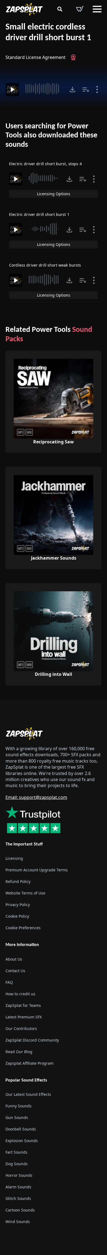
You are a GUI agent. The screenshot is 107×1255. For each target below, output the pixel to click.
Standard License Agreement (35, 57)
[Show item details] (97, 89)
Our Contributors (21, 1028)
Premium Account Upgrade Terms (36, 869)
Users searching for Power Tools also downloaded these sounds (51, 136)
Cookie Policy (17, 916)
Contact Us (15, 970)
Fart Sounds (16, 1152)
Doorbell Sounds (20, 1129)
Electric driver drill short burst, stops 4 (45, 163)
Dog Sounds (16, 1163)
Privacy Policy (17, 904)
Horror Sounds (18, 1175)
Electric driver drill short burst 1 (39, 214)
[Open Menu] (97, 9)
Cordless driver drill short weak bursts (45, 265)
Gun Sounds (16, 1117)
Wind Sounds (17, 1221)
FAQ (9, 982)
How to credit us (20, 993)
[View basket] (79, 9)
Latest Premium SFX (23, 1016)
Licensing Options (53, 193)
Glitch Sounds (18, 1198)
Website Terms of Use (25, 893)
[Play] (12, 89)
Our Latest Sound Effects (28, 1094)
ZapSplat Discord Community (32, 1039)
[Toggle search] (60, 9)
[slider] (43, 88)
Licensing (14, 858)
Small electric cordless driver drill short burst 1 (48, 32)
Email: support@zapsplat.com (36, 797)
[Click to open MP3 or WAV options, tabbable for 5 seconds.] (72, 89)
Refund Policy (17, 881)
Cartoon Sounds (20, 1210)
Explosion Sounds (21, 1140)
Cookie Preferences (23, 927)
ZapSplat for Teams (23, 1005)
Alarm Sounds (18, 1186)
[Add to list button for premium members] (86, 89)
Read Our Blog (18, 1051)
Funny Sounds (18, 1105)
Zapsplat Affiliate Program (29, 1063)
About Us (13, 958)
